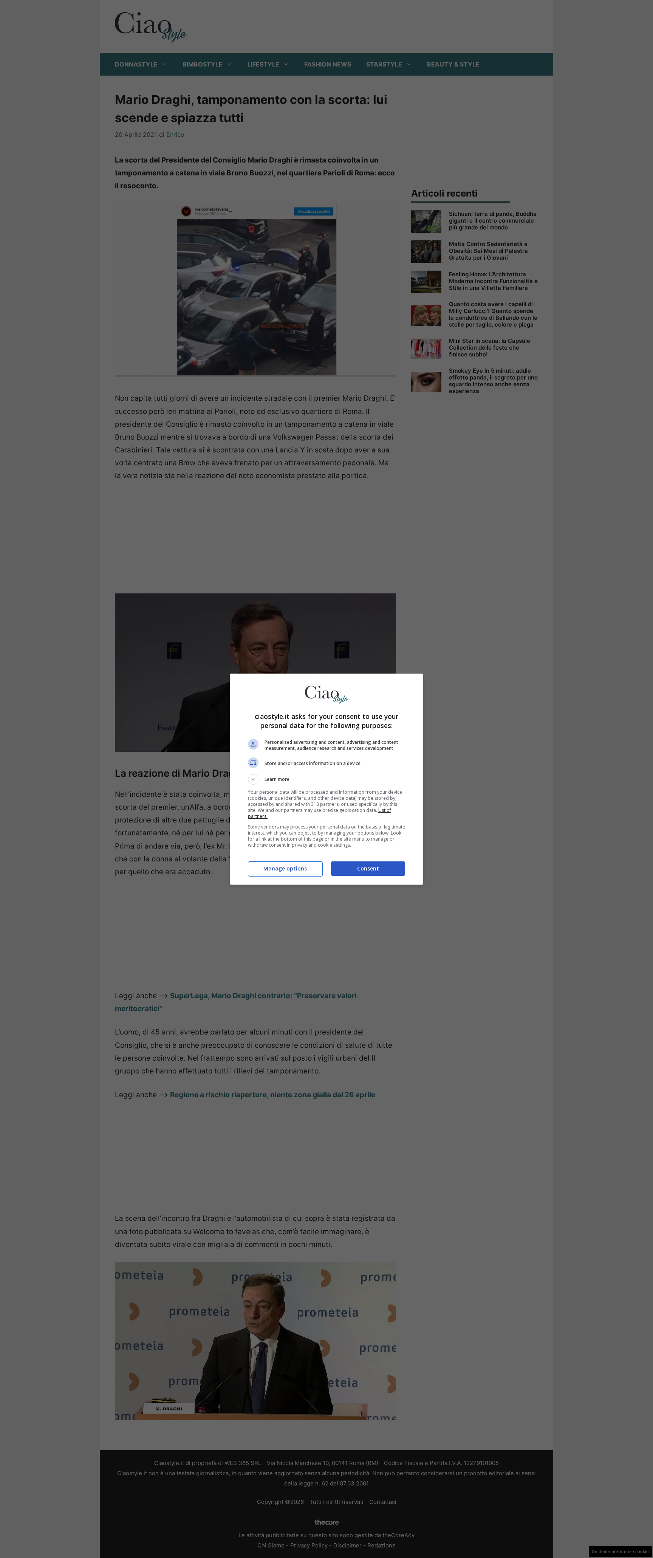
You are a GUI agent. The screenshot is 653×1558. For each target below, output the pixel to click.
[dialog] (326, 779)
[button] (326, 779)
